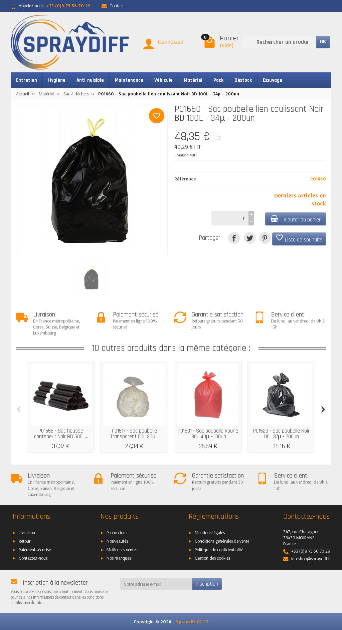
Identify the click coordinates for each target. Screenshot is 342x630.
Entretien (26, 80)
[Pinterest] (265, 238)
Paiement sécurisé (35, 550)
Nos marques (119, 558)
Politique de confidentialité (219, 550)
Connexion (170, 41)
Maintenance (129, 80)
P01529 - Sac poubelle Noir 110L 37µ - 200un (281, 434)
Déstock (243, 80)
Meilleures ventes (122, 550)
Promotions (117, 533)
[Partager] (234, 238)
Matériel (193, 80)
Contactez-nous (33, 558)
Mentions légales (210, 533)
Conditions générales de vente (222, 541)
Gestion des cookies (212, 558)
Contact (117, 6)
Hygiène (56, 80)
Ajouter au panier (302, 219)
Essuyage (272, 80)
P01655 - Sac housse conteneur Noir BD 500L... (61, 434)
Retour (25, 541)
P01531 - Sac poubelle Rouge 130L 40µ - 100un (208, 434)
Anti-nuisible (90, 80)
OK (323, 41)
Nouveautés (117, 541)
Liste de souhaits (299, 238)
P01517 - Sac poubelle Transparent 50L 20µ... (134, 434)
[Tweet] (249, 238)
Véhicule (163, 80)
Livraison (27, 533)
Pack (218, 80)
